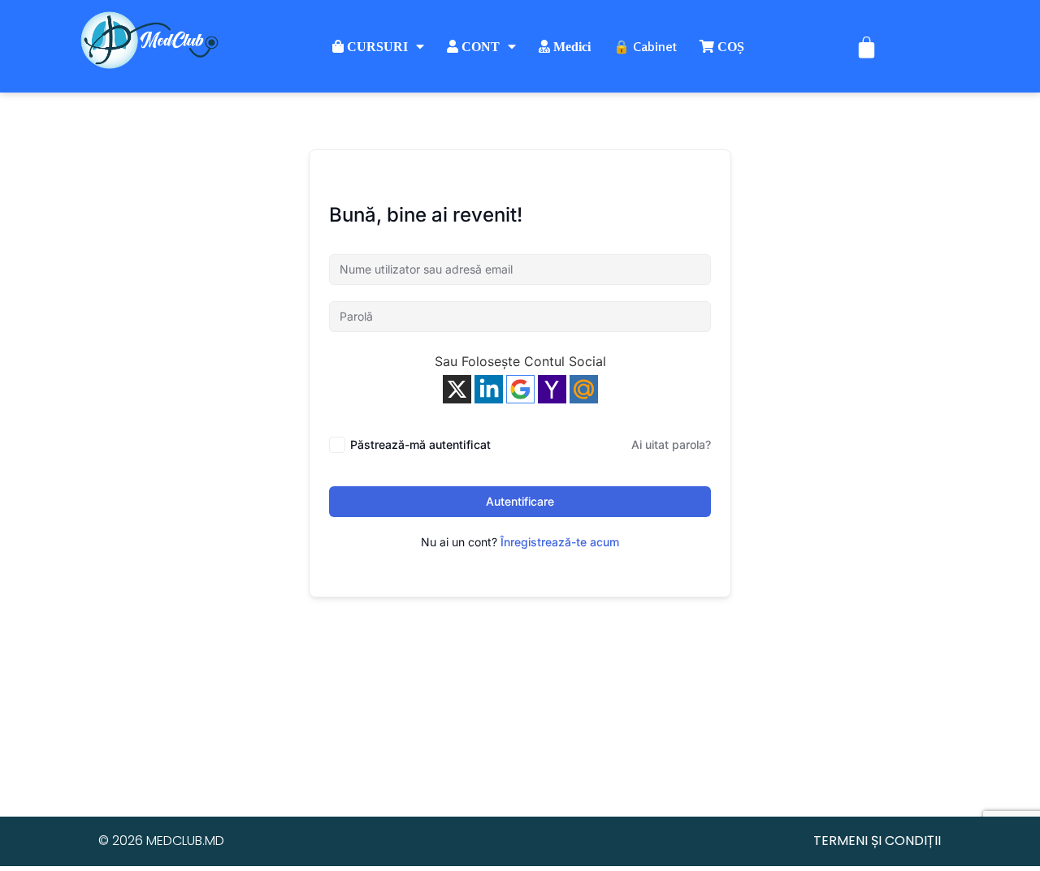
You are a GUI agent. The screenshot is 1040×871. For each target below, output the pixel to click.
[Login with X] (457, 389)
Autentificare (520, 501)
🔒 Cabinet (645, 46)
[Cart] (866, 46)
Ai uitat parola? (671, 444)
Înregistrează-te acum (559, 542)
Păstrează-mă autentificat (420, 444)
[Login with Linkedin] (488, 389)
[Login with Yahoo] (552, 389)
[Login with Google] (520, 389)
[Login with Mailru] (584, 389)
